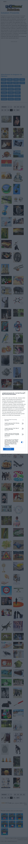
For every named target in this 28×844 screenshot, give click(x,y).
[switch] (22, 423)
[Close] (25, 393)
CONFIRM (8, 449)
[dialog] (14, 422)
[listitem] (14, 420)
